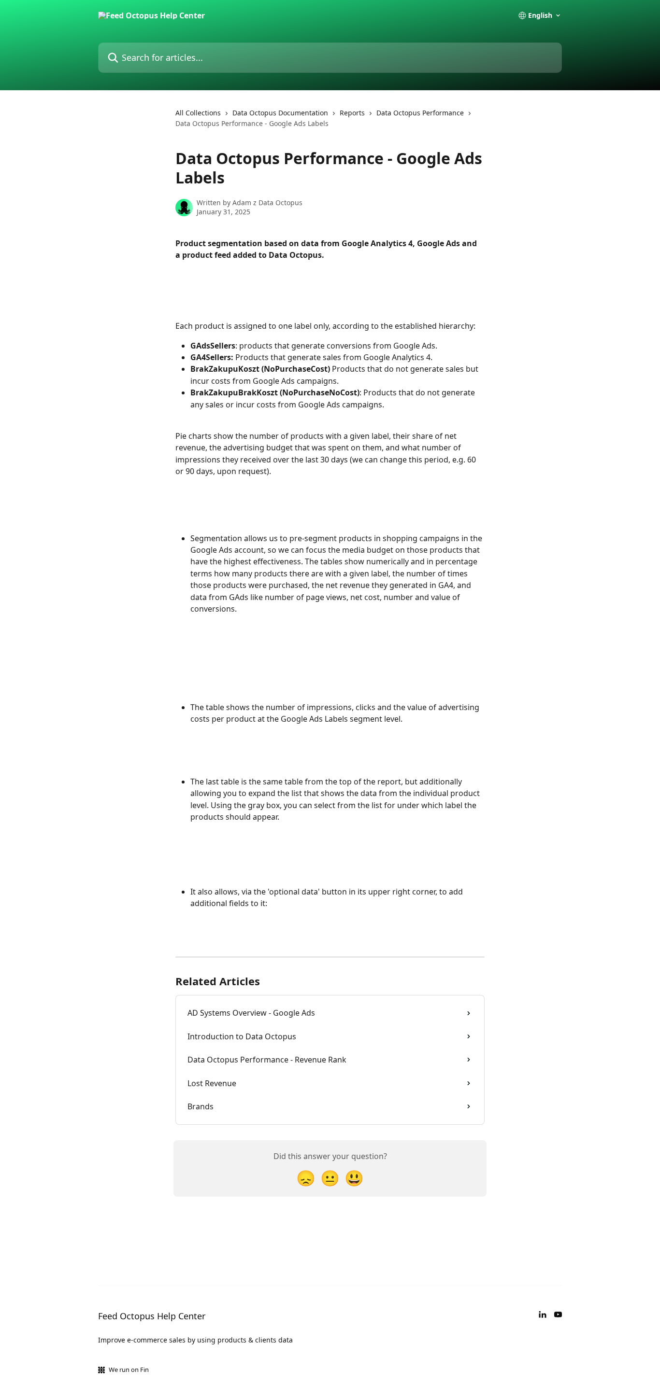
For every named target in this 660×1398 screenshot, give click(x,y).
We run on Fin (129, 1369)
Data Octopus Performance (420, 112)
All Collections (198, 112)
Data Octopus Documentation (280, 112)
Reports (352, 112)
